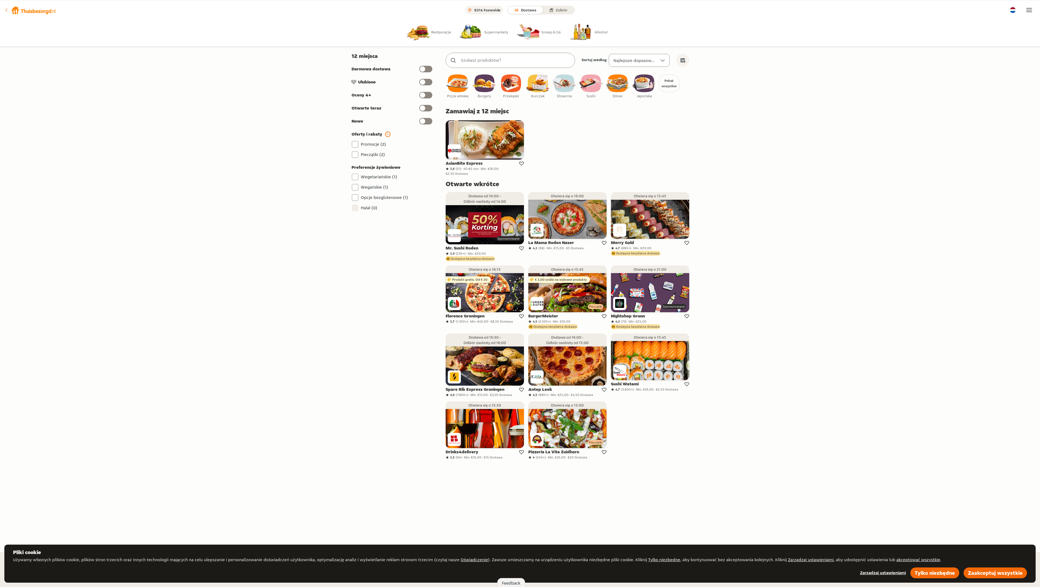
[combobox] (516, 60)
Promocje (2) (373, 144)
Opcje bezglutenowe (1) (384, 197)
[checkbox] (458, 86)
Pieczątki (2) (373, 154)
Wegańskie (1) (374, 187)
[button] (30, 10)
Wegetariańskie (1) (379, 177)
